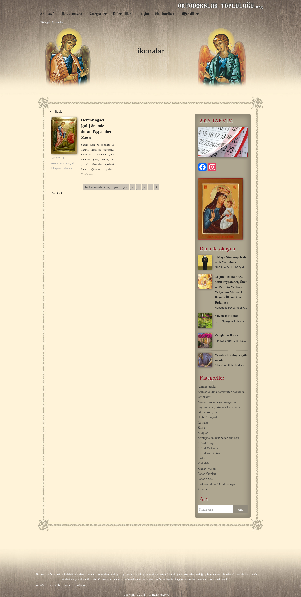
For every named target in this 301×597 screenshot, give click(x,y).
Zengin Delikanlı (226, 335)
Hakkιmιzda (72, 13)
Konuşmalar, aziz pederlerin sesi (218, 438)
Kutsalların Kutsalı (209, 453)
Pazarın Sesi (205, 479)
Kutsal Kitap (206, 443)
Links (201, 458)
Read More (87, 174)
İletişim (143, 13)
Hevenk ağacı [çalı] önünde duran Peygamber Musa (96, 128)
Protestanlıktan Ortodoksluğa (216, 484)
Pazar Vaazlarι (207, 473)
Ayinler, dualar (207, 386)
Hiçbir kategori (207, 417)
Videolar (203, 489)
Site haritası (164, 13)
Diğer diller (122, 13)
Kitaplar (203, 432)
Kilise (201, 427)
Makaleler (204, 463)
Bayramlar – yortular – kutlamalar (219, 407)
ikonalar (69, 168)
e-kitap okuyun (207, 412)
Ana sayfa (47, 13)
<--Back (56, 111)
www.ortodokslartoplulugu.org (106, 574)
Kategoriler (97, 13)
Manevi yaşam (207, 468)
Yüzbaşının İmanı (227, 315)
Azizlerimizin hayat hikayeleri (217, 402)
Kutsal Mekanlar (208, 448)
